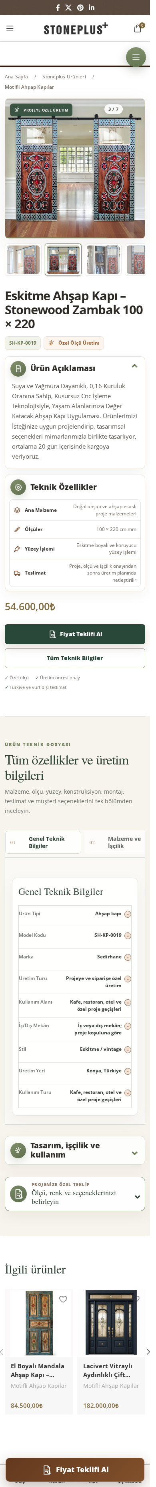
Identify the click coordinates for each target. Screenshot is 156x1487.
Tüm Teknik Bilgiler (75, 658)
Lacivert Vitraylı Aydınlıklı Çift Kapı (107, 1374)
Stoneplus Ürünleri (64, 76)
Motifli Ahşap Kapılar (29, 87)
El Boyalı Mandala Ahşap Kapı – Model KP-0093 (37, 1374)
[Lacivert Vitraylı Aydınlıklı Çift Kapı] (111, 1323)
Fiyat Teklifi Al (81, 634)
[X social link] (68, 8)
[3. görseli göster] (63, 260)
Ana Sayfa (16, 76)
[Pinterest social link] (80, 8)
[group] (75, 168)
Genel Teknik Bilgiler (37, 842)
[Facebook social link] (58, 8)
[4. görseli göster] (103, 260)
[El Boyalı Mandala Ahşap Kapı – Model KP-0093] (39, 1323)
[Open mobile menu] (10, 28)
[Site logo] (75, 27)
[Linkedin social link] (91, 8)
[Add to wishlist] (63, 1299)
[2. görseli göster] (23, 260)
